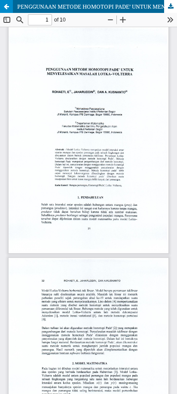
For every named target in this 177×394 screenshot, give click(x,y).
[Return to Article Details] (6, 6)
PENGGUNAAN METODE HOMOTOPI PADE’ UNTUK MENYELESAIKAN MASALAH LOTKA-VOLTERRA (97, 6)
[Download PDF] (170, 6)
